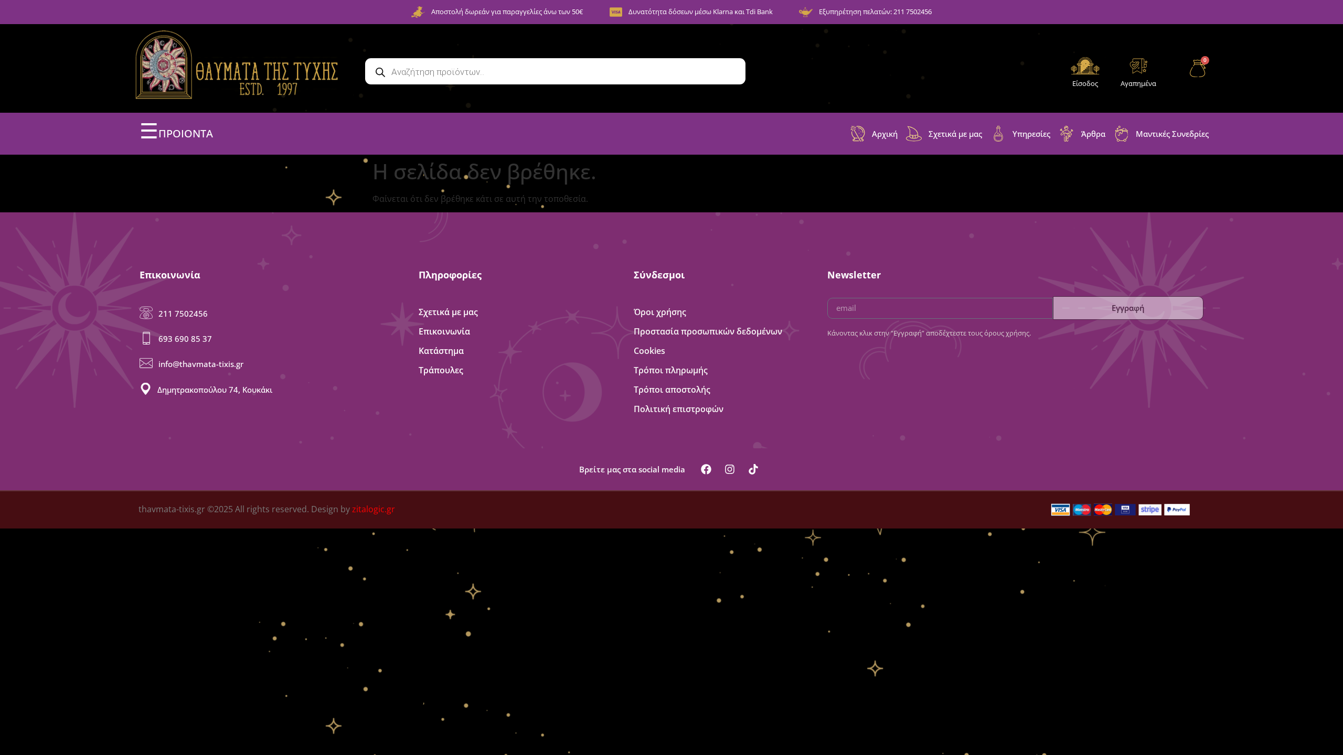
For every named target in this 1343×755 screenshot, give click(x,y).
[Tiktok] (753, 469)
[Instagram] (729, 469)
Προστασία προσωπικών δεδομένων (708, 331)
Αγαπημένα (1138, 83)
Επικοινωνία (444, 331)
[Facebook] (706, 469)
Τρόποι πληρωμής (671, 370)
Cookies (649, 351)
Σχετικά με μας (448, 312)
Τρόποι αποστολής (672, 389)
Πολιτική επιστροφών (678, 409)
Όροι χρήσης (660, 312)
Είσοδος (1085, 83)
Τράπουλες (441, 370)
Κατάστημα (441, 351)
